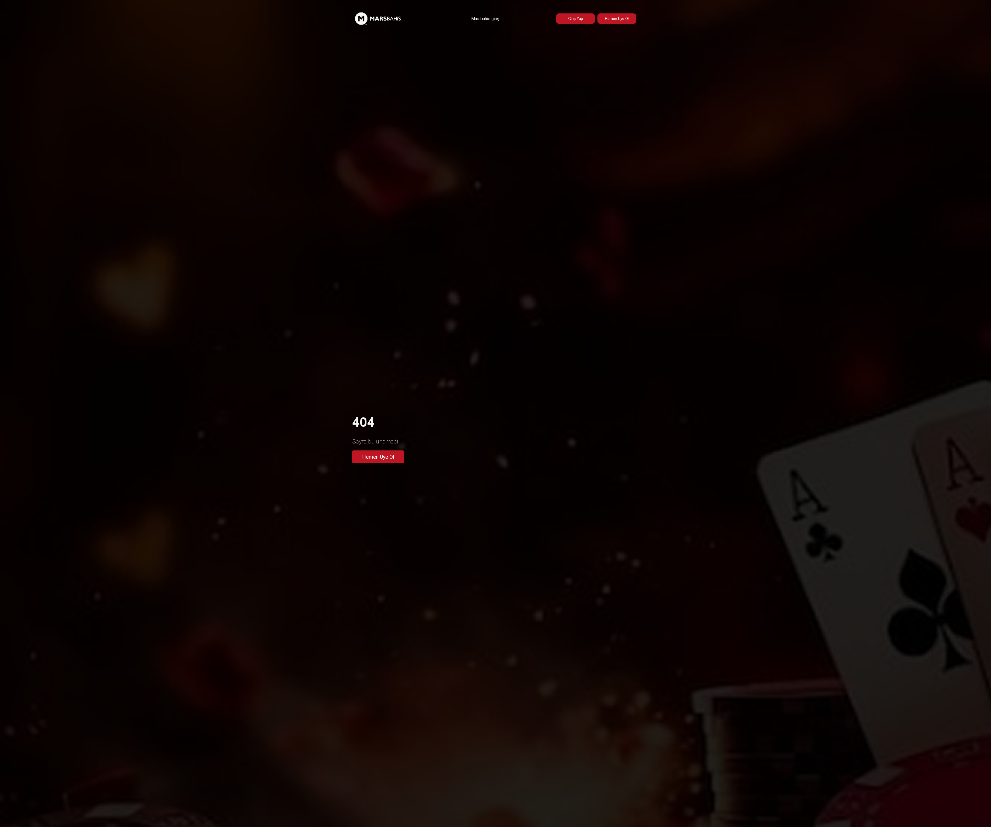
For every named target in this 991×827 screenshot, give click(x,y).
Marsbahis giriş (485, 18)
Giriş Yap (575, 18)
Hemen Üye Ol (617, 18)
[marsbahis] (378, 24)
